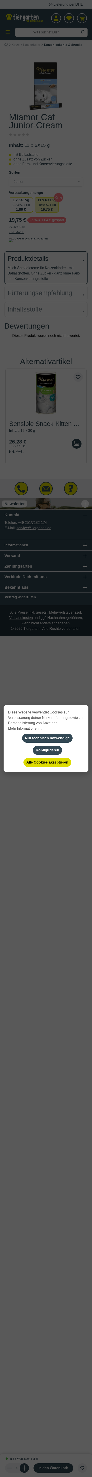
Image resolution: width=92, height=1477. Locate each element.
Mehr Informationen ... (25, 728)
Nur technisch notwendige (47, 738)
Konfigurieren (47, 750)
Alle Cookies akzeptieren (47, 762)
